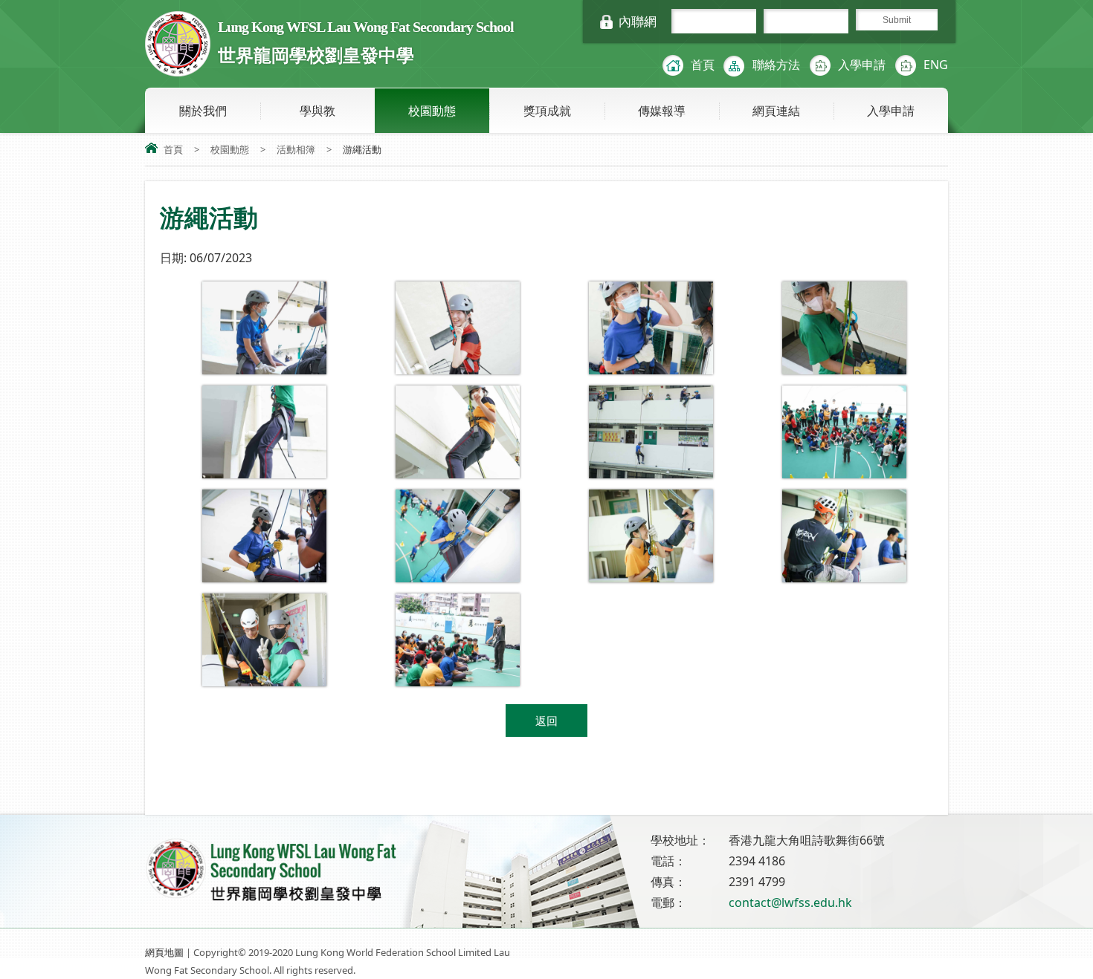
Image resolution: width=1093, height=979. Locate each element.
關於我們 (203, 111)
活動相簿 (296, 149)
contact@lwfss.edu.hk (790, 902)
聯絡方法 (776, 64)
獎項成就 (547, 111)
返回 (546, 720)
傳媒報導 (662, 111)
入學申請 (862, 64)
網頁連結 (776, 111)
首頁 (703, 64)
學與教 (317, 111)
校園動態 (432, 111)
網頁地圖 (164, 952)
